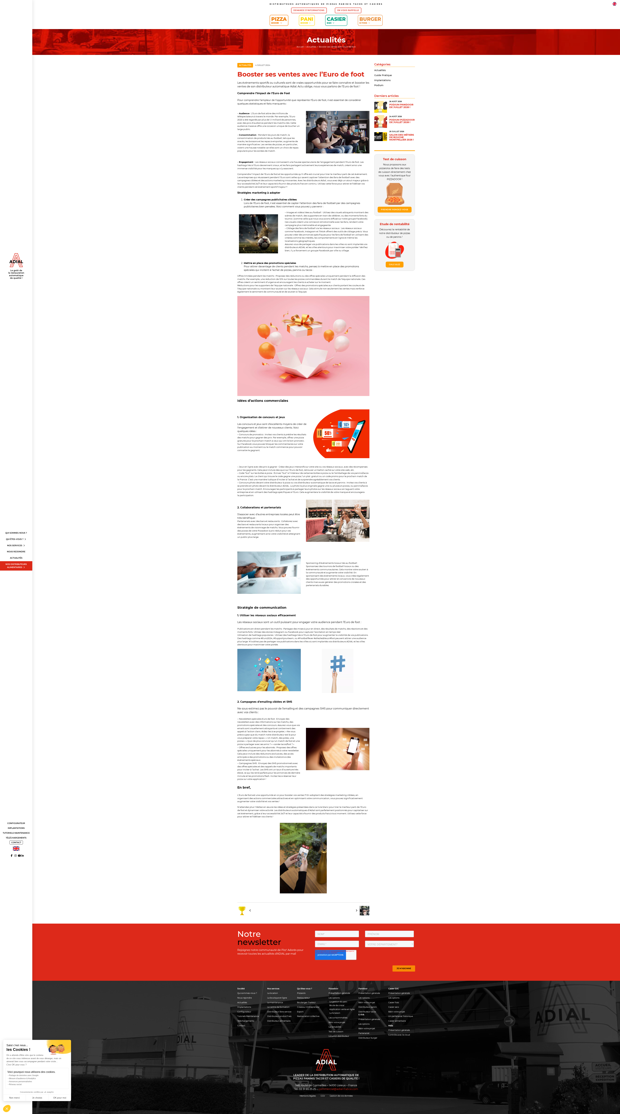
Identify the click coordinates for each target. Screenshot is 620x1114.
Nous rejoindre (16, 551)
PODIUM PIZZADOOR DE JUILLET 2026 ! (402, 121)
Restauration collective (308, 1016)
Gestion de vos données (341, 1096)
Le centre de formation (278, 1007)
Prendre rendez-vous (394, 209)
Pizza (279, 20)
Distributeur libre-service (279, 1011)
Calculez (394, 264)
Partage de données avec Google (24, 1075)
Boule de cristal (336, 1005)
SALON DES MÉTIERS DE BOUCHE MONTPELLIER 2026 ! (401, 137)
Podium (378, 85)
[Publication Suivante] (361, 911)
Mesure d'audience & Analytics (22, 1078)
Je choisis (37, 1097)
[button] (7, 1108)
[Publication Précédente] (245, 911)
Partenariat (363, 1033)
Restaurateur (303, 998)
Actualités (16, 558)
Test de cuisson (336, 1031)
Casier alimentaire (397, 1021)
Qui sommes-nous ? (16, 533)
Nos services (15, 545)
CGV (323, 1096)
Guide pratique (383, 75)
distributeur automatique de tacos (316, 482)
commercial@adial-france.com (338, 1089)
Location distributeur (339, 1036)
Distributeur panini (367, 1007)
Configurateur (16, 823)
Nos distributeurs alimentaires (16, 565)
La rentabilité (335, 1027)
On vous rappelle (348, 10)
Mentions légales (308, 1096)
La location (272, 993)
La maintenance (275, 1002)
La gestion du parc (338, 1001)
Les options (334, 998)
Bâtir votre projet (337, 1022)
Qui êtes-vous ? (15, 539)
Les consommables (338, 1017)
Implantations (16, 828)
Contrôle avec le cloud (399, 1035)
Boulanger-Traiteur (306, 1002)
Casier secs (393, 1007)
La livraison (334, 1013)
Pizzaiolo (301, 993)
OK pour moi (59, 1097)
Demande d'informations (309, 10)
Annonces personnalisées (20, 1081)
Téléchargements (16, 838)
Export (300, 1011)
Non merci (14, 1097)
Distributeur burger (367, 1038)
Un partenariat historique (400, 1016)
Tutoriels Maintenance (16, 833)
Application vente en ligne (342, 1009)
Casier (336, 20)
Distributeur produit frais (279, 1016)
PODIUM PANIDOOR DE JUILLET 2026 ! (401, 106)
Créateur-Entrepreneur (308, 1007)
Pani (306, 20)
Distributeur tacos (367, 1011)
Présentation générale (339, 993)
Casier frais (393, 1002)
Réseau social (15, 1084)
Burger (370, 20)
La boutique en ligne (277, 998)
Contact (16, 842)
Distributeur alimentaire (278, 1021)
